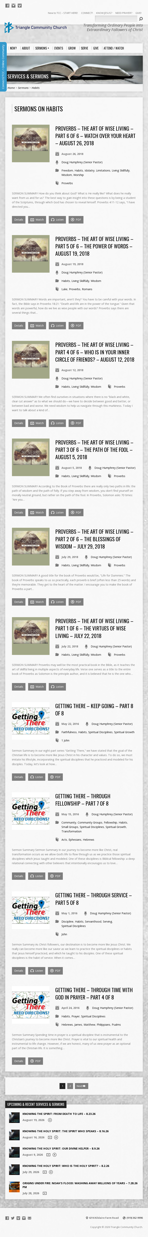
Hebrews (88, 839)
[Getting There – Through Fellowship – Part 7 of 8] (31, 827)
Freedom (67, 170)
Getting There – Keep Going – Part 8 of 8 (94, 709)
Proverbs (67, 183)
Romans (87, 289)
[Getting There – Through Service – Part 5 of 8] (31, 927)
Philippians (103, 1024)
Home (11, 88)
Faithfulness (69, 732)
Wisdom (66, 175)
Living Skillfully (121, 170)
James (78, 1024)
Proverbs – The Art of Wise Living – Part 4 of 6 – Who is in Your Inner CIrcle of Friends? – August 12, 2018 (94, 351)
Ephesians (75, 839)
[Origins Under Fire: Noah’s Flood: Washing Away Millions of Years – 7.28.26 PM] (14, 1190)
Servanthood (93, 921)
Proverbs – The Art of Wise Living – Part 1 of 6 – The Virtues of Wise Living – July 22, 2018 (94, 628)
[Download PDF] (50, 1120)
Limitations (103, 170)
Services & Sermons (28, 76)
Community (68, 822)
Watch (39, 219)
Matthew (89, 1024)
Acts (64, 839)
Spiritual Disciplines (100, 732)
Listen (59, 219)
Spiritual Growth (124, 732)
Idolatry (89, 170)
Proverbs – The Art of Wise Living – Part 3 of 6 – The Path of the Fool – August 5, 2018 (94, 449)
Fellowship (110, 822)
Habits (36, 88)
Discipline (67, 921)
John (64, 934)
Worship (78, 175)
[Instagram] (13, 6)
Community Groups (90, 822)
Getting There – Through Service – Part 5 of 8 (93, 898)
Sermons (23, 88)
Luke (64, 289)
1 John (65, 740)
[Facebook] (7, 6)
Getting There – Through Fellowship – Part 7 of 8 (82, 799)
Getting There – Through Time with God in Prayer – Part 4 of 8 (94, 993)
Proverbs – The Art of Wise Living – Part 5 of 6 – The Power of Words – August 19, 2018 (94, 246)
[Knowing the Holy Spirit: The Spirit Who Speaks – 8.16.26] (14, 1138)
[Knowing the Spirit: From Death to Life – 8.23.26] (14, 1121)
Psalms (116, 1024)
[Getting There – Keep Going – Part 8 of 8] (31, 737)
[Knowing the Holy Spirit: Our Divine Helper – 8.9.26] (14, 1155)
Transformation (71, 831)
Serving (107, 921)
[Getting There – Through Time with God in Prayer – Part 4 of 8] (31, 1021)
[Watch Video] (50, 1137)
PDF (78, 219)
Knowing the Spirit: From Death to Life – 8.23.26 (59, 1114)
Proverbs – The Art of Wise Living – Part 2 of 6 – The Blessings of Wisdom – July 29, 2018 (94, 538)
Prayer (75, 1016)
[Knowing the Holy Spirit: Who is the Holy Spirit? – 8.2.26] (14, 1173)
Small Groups (69, 827)
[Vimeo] (20, 6)
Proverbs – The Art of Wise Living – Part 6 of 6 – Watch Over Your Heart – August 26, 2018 (95, 135)
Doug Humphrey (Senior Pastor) (82, 162)
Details (18, 219)
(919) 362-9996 (135, 1217)
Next (80, 1086)
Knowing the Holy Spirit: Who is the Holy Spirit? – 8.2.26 (66, 1166)
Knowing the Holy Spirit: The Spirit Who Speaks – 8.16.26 (65, 1131)
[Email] (29, 1218)
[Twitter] (12, 1218)
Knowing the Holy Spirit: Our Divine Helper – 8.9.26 (61, 1148)
